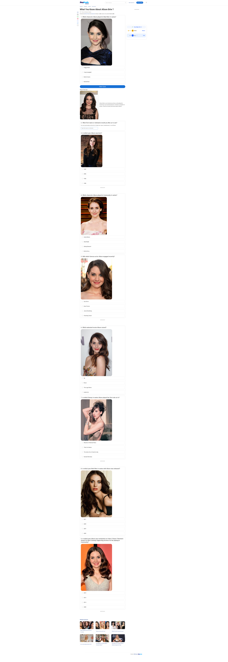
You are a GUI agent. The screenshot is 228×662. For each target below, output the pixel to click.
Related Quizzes (84, 619)
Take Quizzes (131, 2)
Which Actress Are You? (100, 631)
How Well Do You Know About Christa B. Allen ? (101, 644)
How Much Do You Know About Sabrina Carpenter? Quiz (118, 644)
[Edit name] (137, 35)
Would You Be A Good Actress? (118, 631)
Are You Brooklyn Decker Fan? (86, 644)
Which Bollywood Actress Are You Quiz (86, 631)
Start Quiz (102, 86)
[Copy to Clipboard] (78, 23)
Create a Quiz (139, 2)
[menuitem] (131, 3)
